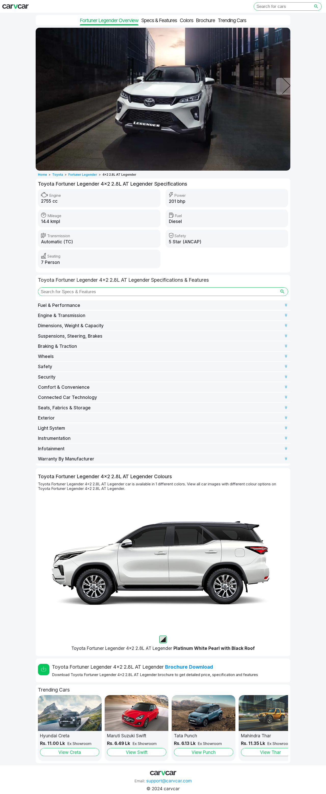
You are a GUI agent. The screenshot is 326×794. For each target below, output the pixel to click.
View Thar (270, 752)
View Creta (69, 752)
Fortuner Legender (82, 174)
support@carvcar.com (169, 780)
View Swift (136, 752)
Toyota (57, 174)
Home (42, 174)
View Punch (204, 752)
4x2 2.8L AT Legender (119, 174)
